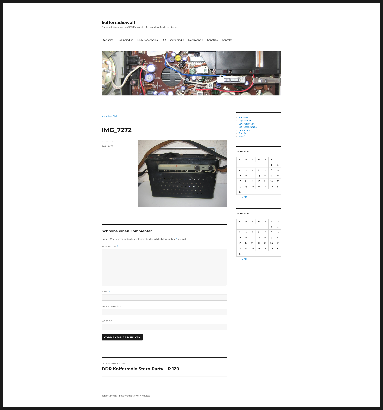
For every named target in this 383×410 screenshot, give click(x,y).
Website (107, 321)
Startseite (107, 40)
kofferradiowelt (118, 22)
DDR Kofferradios (147, 40)
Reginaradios (125, 40)
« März (245, 197)
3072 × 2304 (107, 146)
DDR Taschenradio (173, 40)
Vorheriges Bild (109, 116)
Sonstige (212, 40)
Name (106, 291)
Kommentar (110, 246)
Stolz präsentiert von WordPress (134, 396)
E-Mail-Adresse (112, 306)
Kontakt (227, 40)
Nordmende (195, 40)
